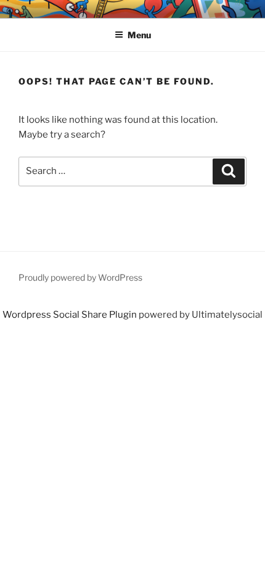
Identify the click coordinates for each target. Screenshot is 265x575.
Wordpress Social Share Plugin (70, 314)
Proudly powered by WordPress (80, 277)
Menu (139, 35)
